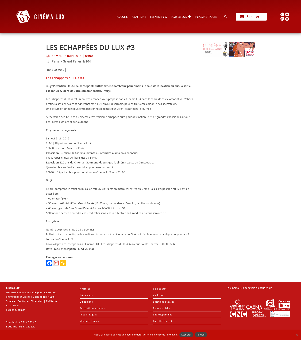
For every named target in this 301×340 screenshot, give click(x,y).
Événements (158, 17)
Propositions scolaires (92, 308)
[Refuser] (296, 335)
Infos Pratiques (206, 17)
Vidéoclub (158, 295)
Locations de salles (163, 301)
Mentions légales (89, 321)
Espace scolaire (161, 308)
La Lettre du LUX (162, 321)
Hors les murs (55, 69)
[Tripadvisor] (287, 19)
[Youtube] (287, 14)
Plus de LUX (179, 17)
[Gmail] (56, 263)
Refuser (201, 334)
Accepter (186, 334)
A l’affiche (139, 17)
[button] (225, 16)
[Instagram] (282, 19)
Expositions (86, 301)
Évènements (87, 295)
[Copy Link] (63, 263)
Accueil (122, 17)
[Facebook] (282, 14)
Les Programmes (162, 314)
